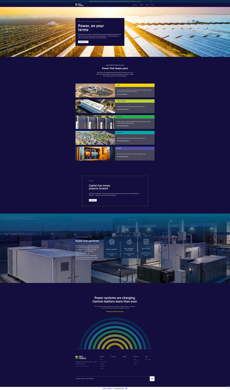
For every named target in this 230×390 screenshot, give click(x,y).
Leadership (136, 361)
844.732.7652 (81, 363)
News (135, 359)
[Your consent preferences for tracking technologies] (228, 388)
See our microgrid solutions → (123, 140)
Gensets (101, 368)
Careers (135, 364)
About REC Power (83, 41)
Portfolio (147, 4)
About (152, 4)
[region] (129, 247)
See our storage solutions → (123, 109)
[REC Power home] (79, 5)
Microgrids (102, 366)
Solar (101, 359)
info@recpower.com (84, 365)
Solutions (135, 4)
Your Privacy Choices (119, 388)
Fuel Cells (102, 364)
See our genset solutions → (123, 156)
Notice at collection (107, 388)
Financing (142, 4)
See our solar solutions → (122, 94)
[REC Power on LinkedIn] (152, 378)
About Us (136, 356)
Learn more (138, 1)
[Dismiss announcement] (151, 1)
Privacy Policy (148, 359)
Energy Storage (103, 361)
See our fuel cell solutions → (123, 125)
